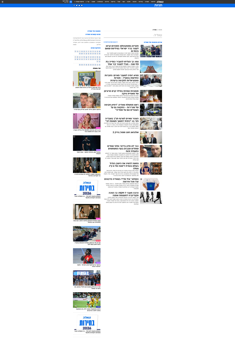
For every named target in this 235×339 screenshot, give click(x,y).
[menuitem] (152, 2)
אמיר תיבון (81, 42)
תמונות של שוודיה (94, 31)
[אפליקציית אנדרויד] (82, 5)
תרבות (135, 1)
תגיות (160, 30)
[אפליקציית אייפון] (79, 5)
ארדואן (99, 44)
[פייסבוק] (74, 5)
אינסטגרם (92, 42)
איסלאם (86, 42)
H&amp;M (86, 40)
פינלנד (92, 38)
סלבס (128, 1)
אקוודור (75, 42)
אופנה (93, 1)
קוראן (99, 40)
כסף (123, 1)
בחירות (141, 1)
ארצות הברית (84, 38)
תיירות (107, 1)
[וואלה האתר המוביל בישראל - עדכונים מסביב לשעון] (160, 2)
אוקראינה (98, 42)
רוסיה (96, 40)
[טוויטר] (77, 5)
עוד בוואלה (97, 68)
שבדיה (99, 38)
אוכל (119, 1)
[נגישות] (2, 2)
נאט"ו (95, 38)
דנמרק (78, 38)
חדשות (153, 1)
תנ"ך (89, 38)
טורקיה (75, 38)
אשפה (74, 44)
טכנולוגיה (100, 1)
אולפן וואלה (80, 40)
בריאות (113, 1)
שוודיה (155, 30)
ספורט (147, 1)
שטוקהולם (91, 40)
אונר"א (75, 40)
